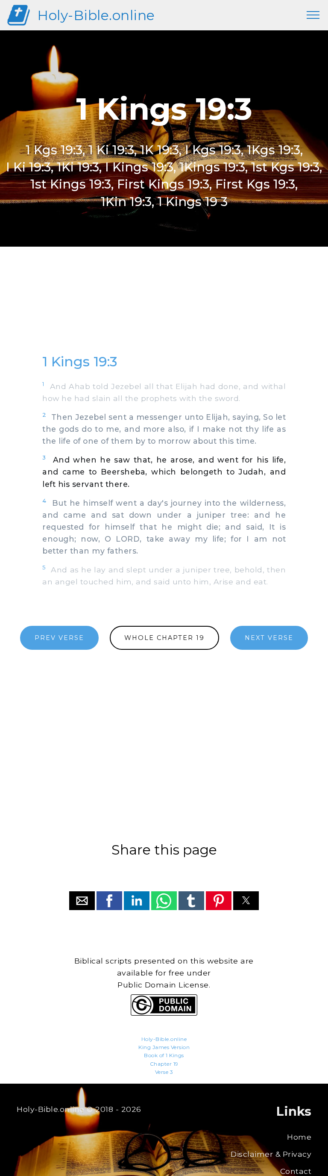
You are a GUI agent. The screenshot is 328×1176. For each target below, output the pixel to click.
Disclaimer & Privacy (271, 1153)
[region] (164, 308)
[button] (82, 900)
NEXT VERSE (269, 638)
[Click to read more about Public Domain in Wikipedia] (164, 1013)
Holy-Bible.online (96, 15)
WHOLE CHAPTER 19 (164, 638)
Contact (296, 1171)
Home (299, 1136)
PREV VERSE (59, 638)
